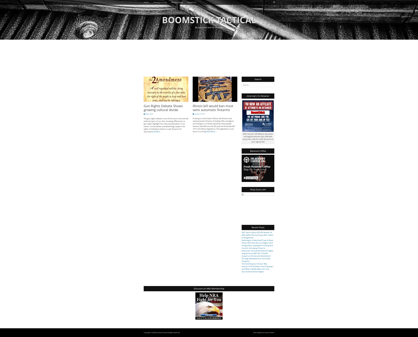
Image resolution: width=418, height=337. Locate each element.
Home (146, 2)
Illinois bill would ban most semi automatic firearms (213, 108)
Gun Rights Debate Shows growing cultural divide (163, 108)
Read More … (156, 131)
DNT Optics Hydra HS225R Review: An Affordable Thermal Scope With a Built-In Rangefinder (257, 235)
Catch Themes (269, 333)
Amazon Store (177, 2)
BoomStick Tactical (209, 20)
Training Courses (160, 2)
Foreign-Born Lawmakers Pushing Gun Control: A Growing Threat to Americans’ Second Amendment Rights (257, 248)
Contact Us (191, 2)
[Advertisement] (209, 56)
